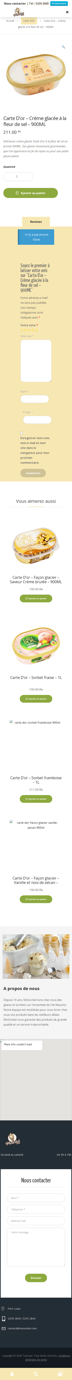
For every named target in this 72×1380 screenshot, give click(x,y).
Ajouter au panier (33, 193)
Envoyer (36, 1278)
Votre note (29, 325)
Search (36, 1374)
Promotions (59, 3)
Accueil (10, 20)
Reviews (36, 222)
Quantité (9, 166)
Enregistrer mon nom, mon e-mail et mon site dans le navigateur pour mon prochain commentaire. (35, 450)
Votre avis (27, 336)
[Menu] (67, 12)
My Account (12, 1374)
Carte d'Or (29, 20)
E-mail (28, 412)
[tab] (36, 221)
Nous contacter (15, 3)
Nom (24, 391)
